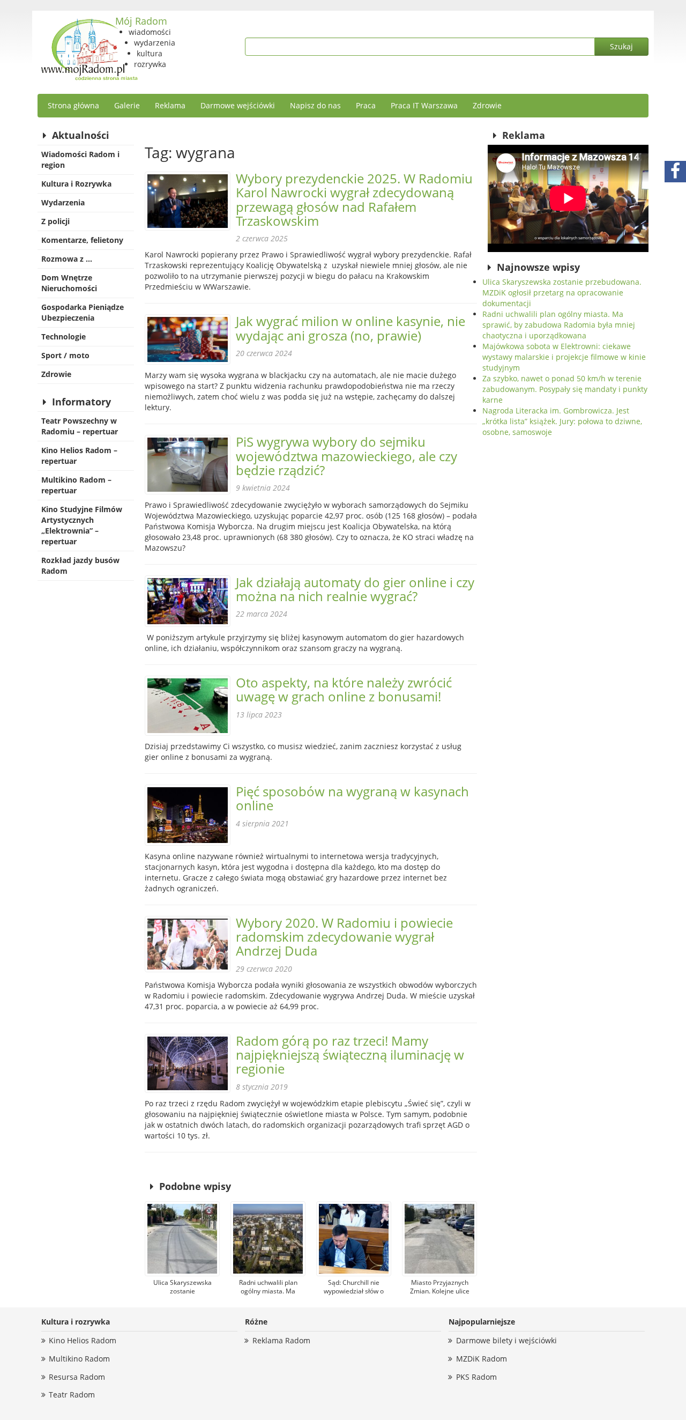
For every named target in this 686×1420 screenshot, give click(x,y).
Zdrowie (487, 105)
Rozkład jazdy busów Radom (80, 565)
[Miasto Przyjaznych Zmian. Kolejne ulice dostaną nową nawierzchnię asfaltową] (439, 1239)
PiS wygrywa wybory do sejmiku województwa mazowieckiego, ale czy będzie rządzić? (346, 456)
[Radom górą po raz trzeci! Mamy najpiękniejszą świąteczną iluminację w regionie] (187, 1063)
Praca (366, 105)
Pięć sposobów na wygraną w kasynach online (352, 798)
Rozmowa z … (66, 259)
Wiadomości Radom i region (80, 159)
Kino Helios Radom (82, 1340)
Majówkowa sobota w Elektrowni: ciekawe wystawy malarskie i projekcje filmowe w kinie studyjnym (564, 357)
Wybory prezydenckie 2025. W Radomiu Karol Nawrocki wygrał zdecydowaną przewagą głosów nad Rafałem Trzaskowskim (354, 199)
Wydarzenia (63, 202)
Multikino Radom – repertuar (76, 485)
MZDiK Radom (481, 1359)
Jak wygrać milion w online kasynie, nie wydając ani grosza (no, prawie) (350, 328)
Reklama (170, 105)
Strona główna (73, 105)
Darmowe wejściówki (237, 105)
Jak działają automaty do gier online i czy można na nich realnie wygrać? (355, 589)
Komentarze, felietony (82, 240)
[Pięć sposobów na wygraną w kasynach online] (187, 815)
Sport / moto (65, 355)
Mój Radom (141, 20)
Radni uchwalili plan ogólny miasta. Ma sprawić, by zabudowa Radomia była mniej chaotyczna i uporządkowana (558, 325)
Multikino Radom (79, 1359)
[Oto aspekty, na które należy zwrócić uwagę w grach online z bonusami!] (187, 705)
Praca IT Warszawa (424, 105)
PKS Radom (476, 1377)
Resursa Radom (77, 1377)
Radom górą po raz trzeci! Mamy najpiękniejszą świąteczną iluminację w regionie (350, 1055)
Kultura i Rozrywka (76, 184)
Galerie (127, 105)
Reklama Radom (281, 1340)
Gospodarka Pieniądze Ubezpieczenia (82, 312)
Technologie (63, 336)
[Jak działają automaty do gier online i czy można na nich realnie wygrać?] (187, 601)
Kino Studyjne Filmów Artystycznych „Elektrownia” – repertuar (81, 525)
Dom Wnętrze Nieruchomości (69, 282)
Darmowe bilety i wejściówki (506, 1340)
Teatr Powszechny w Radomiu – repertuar (79, 426)
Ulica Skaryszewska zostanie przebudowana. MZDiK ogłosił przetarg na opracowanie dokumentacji (562, 292)
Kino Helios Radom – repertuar (79, 455)
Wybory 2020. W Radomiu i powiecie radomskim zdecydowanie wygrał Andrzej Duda (344, 937)
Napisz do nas (315, 105)
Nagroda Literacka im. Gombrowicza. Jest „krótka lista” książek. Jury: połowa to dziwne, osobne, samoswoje (562, 421)
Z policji (55, 221)
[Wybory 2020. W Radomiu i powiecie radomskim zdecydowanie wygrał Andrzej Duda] (187, 944)
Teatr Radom (72, 1394)
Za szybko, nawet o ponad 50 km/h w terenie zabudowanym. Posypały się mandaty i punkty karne (564, 389)
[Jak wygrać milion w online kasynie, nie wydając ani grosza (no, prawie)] (187, 339)
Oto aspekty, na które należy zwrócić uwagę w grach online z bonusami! (344, 689)
